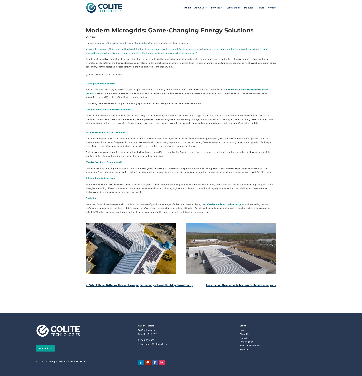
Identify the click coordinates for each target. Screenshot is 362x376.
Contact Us (45, 348)
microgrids (99, 89)
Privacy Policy (246, 341)
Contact (272, 8)
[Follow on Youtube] (148, 362)
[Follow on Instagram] (162, 362)
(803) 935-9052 (148, 340)
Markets (248, 8)
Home (187, 8)
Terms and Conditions (250, 345)
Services (215, 8)
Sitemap (244, 349)
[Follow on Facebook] (155, 362)
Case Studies (234, 8)
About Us (199, 8)
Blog (261, 8)
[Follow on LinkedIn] (141, 362)
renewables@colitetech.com (154, 344)
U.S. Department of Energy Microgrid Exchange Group (115, 42)
